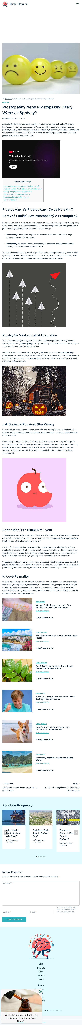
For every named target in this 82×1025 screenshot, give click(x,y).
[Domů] (3, 99)
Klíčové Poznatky (10, 200)
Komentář (8, 883)
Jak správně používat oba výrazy (17, 194)
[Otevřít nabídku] (77, 4)
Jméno (7, 912)
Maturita (41, 975)
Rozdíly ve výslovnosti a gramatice (18, 192)
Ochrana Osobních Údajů (51, 1010)
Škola (41, 972)
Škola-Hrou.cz (9, 118)
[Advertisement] (41, 23)
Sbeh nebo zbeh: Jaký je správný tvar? (41, 833)
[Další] (76, 832)
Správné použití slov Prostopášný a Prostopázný (23, 189)
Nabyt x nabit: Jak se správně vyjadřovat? (13, 833)
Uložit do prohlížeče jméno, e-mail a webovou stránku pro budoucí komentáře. (67, 909)
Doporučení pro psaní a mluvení (16, 197)
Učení (41, 979)
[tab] (37, 856)
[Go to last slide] (6, 832)
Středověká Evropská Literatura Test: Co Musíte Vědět (19, 787)
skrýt (29, 182)
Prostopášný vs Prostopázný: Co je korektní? (22, 186)
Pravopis (5, 102)
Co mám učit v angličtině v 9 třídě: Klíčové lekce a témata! (62, 787)
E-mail (33, 912)
